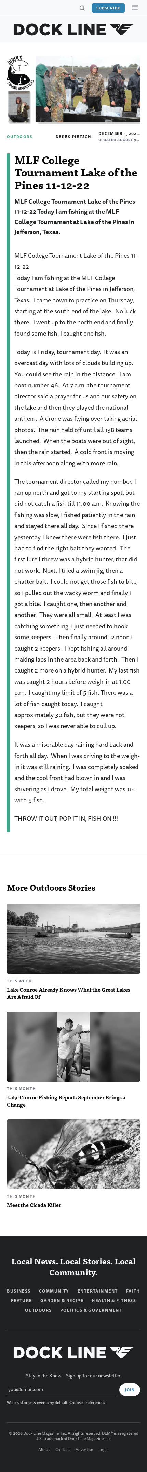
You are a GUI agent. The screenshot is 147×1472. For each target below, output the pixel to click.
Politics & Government (91, 1310)
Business (19, 1291)
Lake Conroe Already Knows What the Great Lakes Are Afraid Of (68, 993)
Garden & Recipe (62, 1301)
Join (130, 1390)
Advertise (84, 1450)
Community (54, 1291)
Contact (62, 1450)
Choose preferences (87, 1403)
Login (103, 1450)
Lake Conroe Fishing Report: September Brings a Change (66, 1100)
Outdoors (19, 136)
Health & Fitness (114, 1301)
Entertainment (98, 1291)
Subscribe (108, 8)
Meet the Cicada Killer (34, 1205)
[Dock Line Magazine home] (73, 29)
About (44, 1450)
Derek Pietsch (73, 136)
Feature (21, 1301)
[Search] (82, 8)
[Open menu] (134, 7)
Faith (133, 1291)
